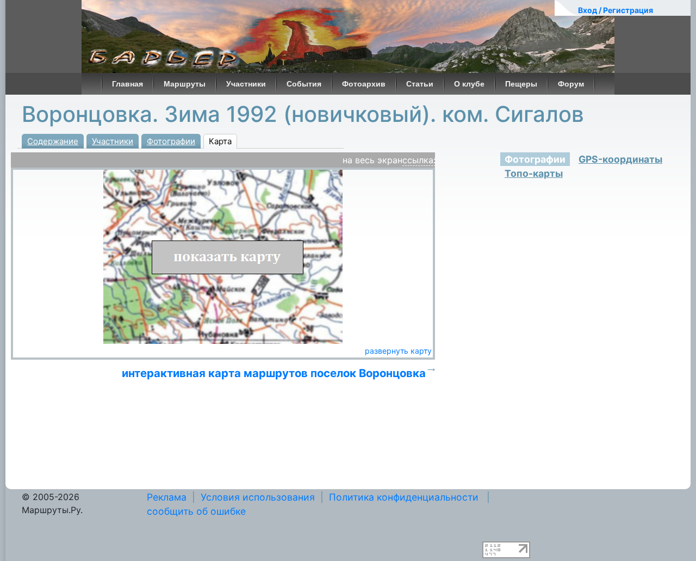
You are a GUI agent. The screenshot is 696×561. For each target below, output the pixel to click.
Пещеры (521, 83)
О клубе (469, 83)
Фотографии (171, 141)
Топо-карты (534, 173)
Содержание (52, 141)
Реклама (167, 497)
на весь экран (372, 160)
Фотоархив (364, 83)
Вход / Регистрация (615, 10)
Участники (246, 83)
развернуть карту (398, 350)
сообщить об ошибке (196, 511)
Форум (571, 83)
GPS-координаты (620, 159)
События (304, 83)
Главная (127, 83)
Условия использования (258, 497)
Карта (220, 141)
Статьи (419, 83)
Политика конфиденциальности (403, 497)
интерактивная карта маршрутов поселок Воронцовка (274, 373)
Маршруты (185, 83)
